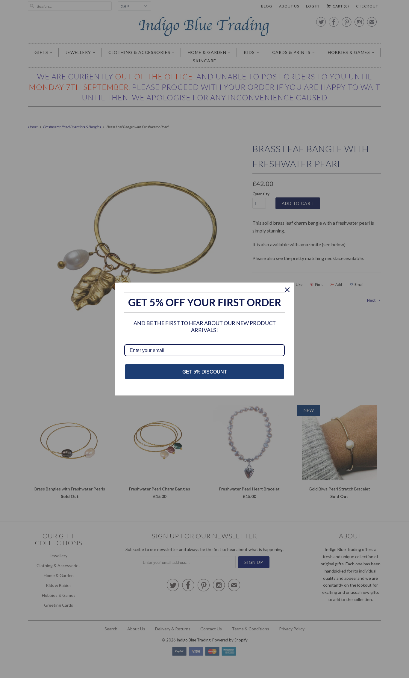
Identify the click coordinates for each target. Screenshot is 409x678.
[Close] (287, 290)
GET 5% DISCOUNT (204, 371)
